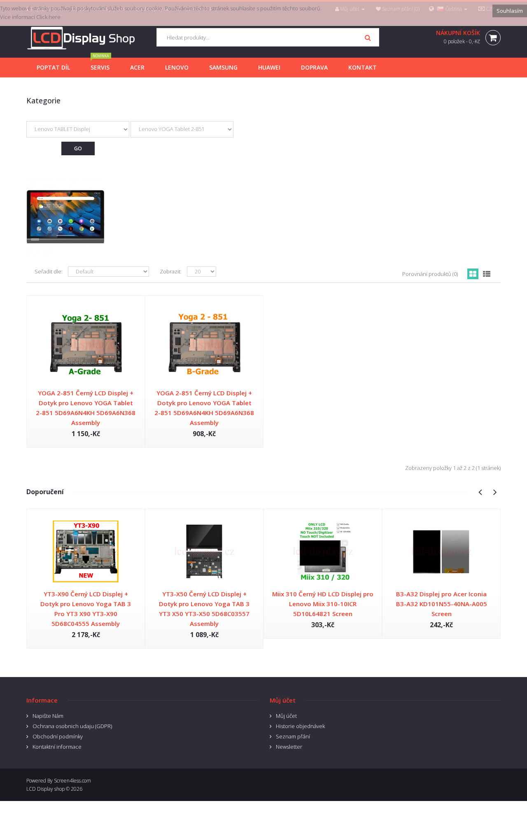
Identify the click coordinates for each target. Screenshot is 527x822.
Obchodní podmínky (58, 736)
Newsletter (289, 746)
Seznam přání (293, 736)
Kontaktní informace (57, 746)
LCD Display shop (45, 788)
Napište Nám (48, 715)
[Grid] (472, 274)
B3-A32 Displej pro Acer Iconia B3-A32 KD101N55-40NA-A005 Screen (441, 604)
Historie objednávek (300, 726)
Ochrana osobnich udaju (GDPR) (72, 726)
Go (78, 148)
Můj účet (286, 715)
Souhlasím (510, 10)
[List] (486, 274)
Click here (48, 17)
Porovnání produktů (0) (430, 274)
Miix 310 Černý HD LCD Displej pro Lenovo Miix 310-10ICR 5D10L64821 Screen (322, 604)
